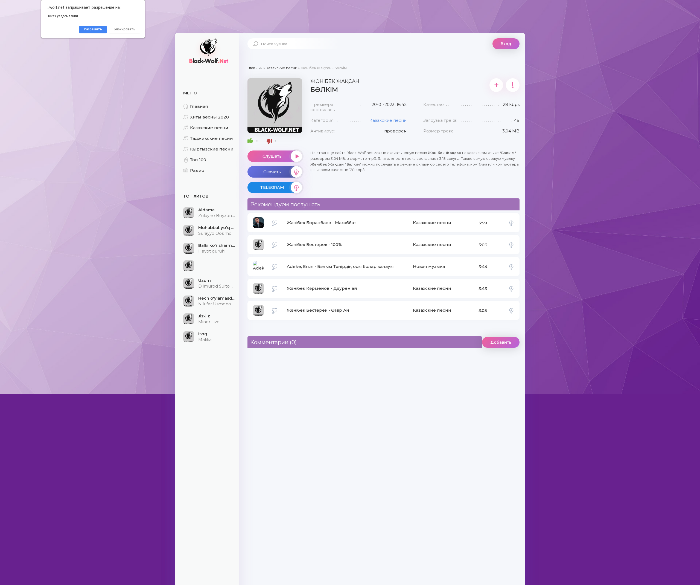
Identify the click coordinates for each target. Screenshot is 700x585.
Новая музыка (429, 266)
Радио (197, 170)
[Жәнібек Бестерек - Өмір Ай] (511, 310)
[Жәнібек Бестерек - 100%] (511, 244)
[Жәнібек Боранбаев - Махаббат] (511, 222)
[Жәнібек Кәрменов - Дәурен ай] (511, 288)
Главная (199, 106)
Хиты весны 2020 (209, 117)
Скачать (272, 171)
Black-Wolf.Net (207, 50)
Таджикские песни (211, 138)
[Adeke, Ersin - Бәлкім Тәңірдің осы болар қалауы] (511, 266)
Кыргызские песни (212, 149)
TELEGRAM (272, 187)
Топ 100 (198, 159)
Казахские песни (209, 127)
